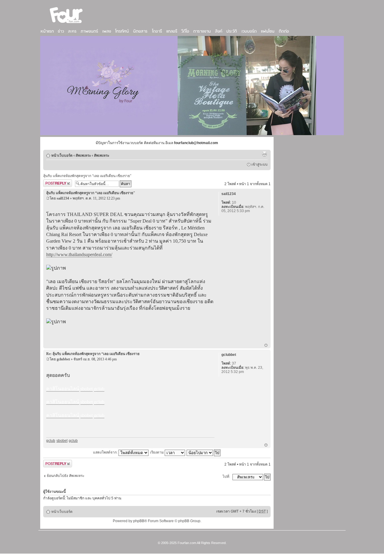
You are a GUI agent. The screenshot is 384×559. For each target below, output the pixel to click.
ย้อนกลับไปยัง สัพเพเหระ (65, 476)
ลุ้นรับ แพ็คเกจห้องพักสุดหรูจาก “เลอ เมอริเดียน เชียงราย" (87, 176)
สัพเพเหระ (83, 155)
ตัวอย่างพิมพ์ (264, 154)
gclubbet (63, 359)
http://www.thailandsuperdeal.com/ (79, 254)
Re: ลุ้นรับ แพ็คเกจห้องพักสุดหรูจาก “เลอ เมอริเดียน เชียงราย (93, 354)
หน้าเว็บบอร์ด (62, 155)
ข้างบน (266, 346)
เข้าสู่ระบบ (259, 164)
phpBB (138, 521)
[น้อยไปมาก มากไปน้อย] (204, 452)
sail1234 (63, 198)
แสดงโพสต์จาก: (105, 452)
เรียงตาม (157, 452)
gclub (50, 441)
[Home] (66, 24)
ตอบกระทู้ (50, 182)
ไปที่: (226, 477)
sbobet (62, 441)
